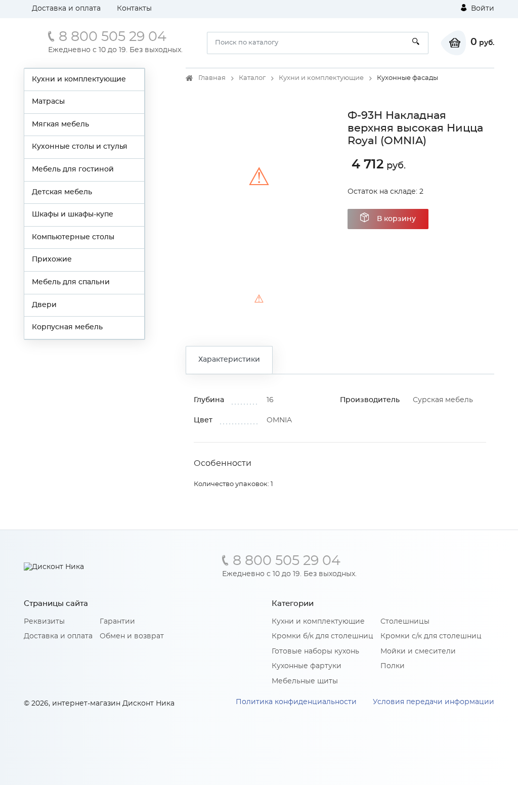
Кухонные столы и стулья (79, 146)
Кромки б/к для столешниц (322, 636)
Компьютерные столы (73, 237)
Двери (44, 305)
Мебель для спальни (71, 282)
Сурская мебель (443, 400)
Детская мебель (62, 192)
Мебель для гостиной (73, 169)
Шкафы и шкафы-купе (72, 214)
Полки (392, 666)
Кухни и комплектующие (79, 79)
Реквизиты (44, 621)
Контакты (134, 8)
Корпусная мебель (67, 327)
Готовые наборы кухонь (315, 651)
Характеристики (229, 359)
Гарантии (117, 621)
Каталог (252, 78)
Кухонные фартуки (306, 666)
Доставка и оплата (66, 8)
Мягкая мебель (60, 124)
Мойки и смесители (418, 651)
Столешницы (404, 621)
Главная (212, 78)
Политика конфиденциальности (296, 702)
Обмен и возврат (132, 636)
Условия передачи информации (433, 702)
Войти (481, 8)
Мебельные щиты (305, 681)
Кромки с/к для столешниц (431, 636)
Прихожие (52, 259)
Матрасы (48, 101)
